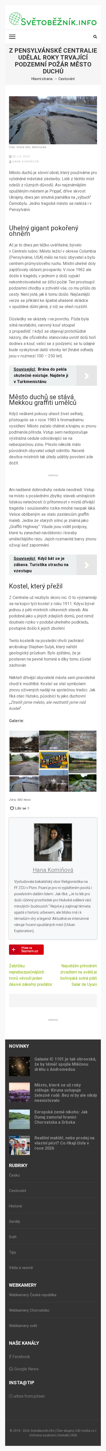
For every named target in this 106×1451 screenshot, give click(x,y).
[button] (24, 741)
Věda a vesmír (21, 1267)
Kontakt (63, 1435)
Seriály (14, 1221)
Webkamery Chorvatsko (29, 1310)
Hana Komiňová (25, 161)
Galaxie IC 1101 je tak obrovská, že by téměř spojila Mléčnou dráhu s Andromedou (65, 1064)
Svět (12, 1237)
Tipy (12, 1252)
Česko (14, 1175)
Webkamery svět (23, 1325)
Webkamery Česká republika (32, 1295)
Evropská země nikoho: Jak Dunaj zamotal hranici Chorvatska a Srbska (61, 1117)
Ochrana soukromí (42, 1435)
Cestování (17, 1190)
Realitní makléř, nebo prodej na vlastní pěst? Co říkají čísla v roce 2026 (64, 1143)
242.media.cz (85, 1431)
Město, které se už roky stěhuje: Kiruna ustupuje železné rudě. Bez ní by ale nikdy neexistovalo (65, 1093)
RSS (74, 1435)
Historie (15, 1206)
